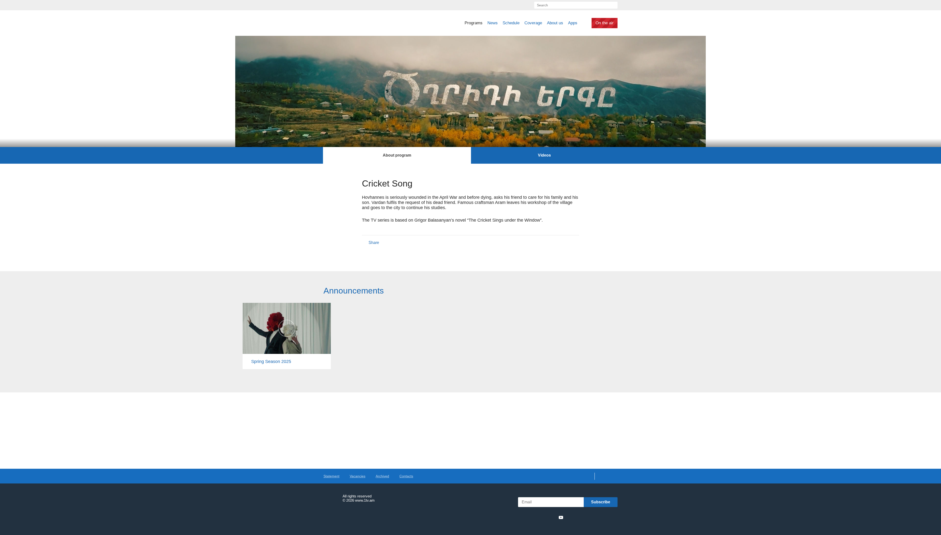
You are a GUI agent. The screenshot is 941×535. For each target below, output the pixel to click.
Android (606, 517)
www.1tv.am (365, 500)
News (492, 23)
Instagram (552, 517)
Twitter (534, 517)
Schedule (511, 23)
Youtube (561, 517)
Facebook (526, 517)
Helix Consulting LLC (344, 515)
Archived (382, 476)
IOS (579, 517)
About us (555, 23)
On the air (604, 23)
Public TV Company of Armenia (358, 23)
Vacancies (357, 476)
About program (397, 155)
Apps (572, 23)
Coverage (533, 23)
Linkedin (543, 517)
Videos (544, 155)
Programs (474, 23)
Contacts (406, 476)
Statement (331, 476)
